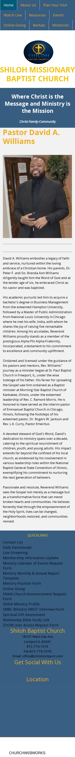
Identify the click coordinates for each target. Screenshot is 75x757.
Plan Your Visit (55, 5)
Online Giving (15, 25)
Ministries (60, 25)
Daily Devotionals (17, 547)
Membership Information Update (30, 557)
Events (58, 15)
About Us (28, 5)
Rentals (39, 25)
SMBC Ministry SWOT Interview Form (33, 609)
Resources (37, 15)
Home (8, 5)
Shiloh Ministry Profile (21, 604)
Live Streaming (15, 552)
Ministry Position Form (22, 583)
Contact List (13, 542)
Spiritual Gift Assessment (24, 614)
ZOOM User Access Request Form (30, 625)
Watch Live (13, 15)
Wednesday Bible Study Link (26, 619)
